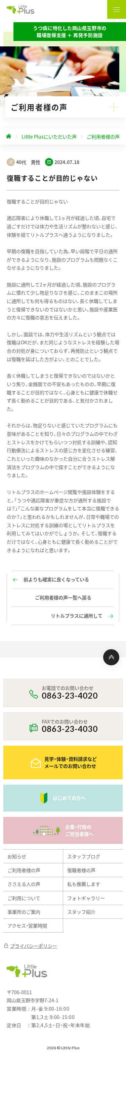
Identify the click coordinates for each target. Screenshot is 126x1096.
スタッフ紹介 (81, 911)
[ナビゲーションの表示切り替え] (116, 9)
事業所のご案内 (23, 911)
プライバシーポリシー (33, 945)
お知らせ (16, 856)
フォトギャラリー (86, 898)
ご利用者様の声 (23, 870)
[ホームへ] (8, 136)
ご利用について (23, 898)
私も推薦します (83, 883)
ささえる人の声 (23, 883)
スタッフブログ (83, 856)
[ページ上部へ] (111, 657)
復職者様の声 (81, 870)
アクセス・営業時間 (27, 925)
